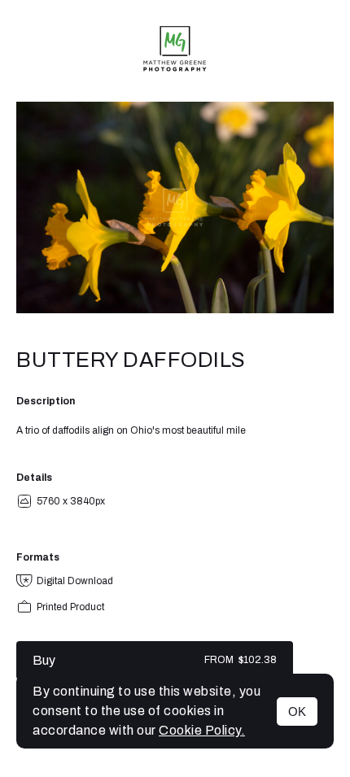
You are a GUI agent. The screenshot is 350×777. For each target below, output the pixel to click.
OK (297, 711)
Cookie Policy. (202, 730)
